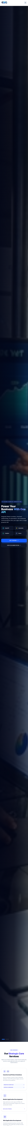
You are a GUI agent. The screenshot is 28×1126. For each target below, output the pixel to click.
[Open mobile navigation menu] (25, 2)
